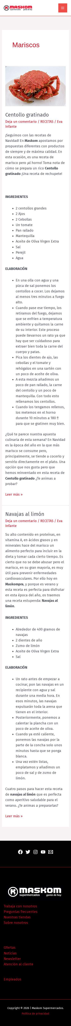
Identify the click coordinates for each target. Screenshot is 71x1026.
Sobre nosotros (16, 923)
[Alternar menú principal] (62, 7)
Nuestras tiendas (17, 917)
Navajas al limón (24, 514)
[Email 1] (50, 852)
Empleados (12, 979)
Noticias (10, 953)
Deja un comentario (21, 122)
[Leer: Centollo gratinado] (35, 86)
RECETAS (46, 122)
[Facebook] (20, 852)
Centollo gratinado (27, 115)
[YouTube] (43, 852)
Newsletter (12, 959)
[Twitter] (28, 852)
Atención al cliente (18, 964)
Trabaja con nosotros (20, 906)
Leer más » (14, 494)
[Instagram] (35, 852)
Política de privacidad (35, 1013)
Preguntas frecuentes (20, 912)
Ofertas (10, 948)
